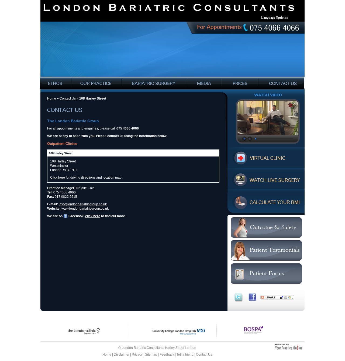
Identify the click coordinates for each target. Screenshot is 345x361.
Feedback (167, 354)
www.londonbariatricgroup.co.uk (85, 208)
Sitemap (151, 354)
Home (51, 98)
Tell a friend (185, 354)
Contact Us (68, 98)
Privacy (137, 354)
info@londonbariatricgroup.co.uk (83, 204)
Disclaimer (121, 354)
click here (92, 216)
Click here (57, 177)
